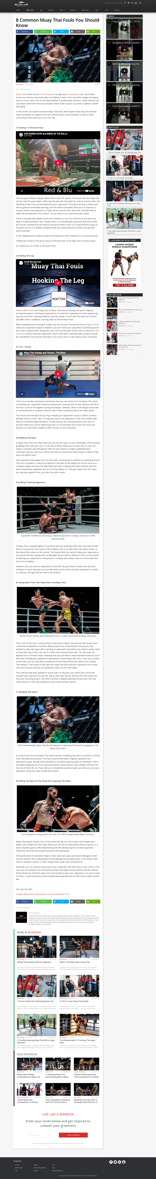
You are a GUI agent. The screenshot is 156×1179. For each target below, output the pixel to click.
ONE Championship (40, 1167)
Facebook (125, 2)
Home (18, 10)
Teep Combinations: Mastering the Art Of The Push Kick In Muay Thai (57, 1102)
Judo (21, 347)
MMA (61, 10)
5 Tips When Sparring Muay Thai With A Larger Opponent (124, 232)
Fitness (72, 10)
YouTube (135, 2)
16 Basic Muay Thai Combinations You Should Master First (42, 894)
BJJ (40, 10)
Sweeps (19, 310)
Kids (97, 10)
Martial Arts (18, 1167)
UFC (16, 1170)
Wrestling (85, 10)
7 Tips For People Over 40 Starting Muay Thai (35, 1001)
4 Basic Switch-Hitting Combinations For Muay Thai (28, 1075)
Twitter (128, 2)
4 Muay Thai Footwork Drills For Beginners (34, 962)
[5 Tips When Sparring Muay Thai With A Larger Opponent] (124, 218)
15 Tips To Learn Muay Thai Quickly (74, 1001)
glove (42, 446)
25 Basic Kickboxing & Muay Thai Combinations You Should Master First (86, 1076)
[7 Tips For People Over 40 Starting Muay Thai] (124, 140)
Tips (53, 1167)
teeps (71, 218)
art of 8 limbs (45, 94)
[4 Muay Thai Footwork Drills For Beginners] (112, 302)
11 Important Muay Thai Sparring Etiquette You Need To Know (56, 1076)
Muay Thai (30, 10)
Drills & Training (80, 1072)
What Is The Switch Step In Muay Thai (75, 962)
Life (106, 10)
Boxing (50, 10)
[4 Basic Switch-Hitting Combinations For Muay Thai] (124, 191)
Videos (36, 1170)
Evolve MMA (29, 84)
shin (94, 324)
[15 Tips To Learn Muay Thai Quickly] (124, 165)
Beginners (19, 84)
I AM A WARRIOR (73, 1135)
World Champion (57, 1170)
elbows (26, 100)
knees (36, 100)
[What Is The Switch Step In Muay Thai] (112, 314)
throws (30, 310)
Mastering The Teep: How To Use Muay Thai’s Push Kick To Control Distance (86, 1102)
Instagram (132, 2)
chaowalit (28, 959)
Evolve (116, 10)
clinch (73, 224)
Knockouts (73, 94)
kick (58, 313)
